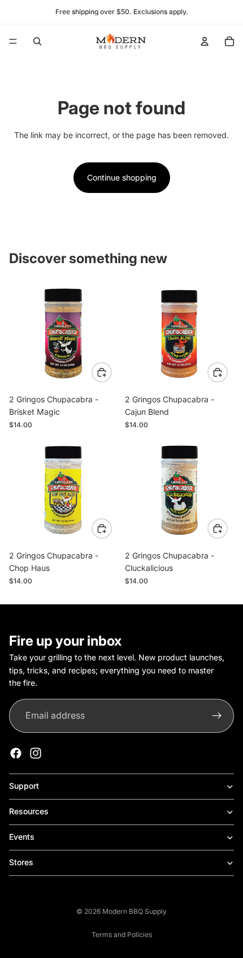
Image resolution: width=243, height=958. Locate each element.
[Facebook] (16, 753)
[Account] (204, 41)
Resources (29, 811)
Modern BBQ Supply (134, 911)
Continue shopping (122, 177)
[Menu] (13, 41)
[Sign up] (217, 716)
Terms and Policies (122, 934)
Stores (21, 862)
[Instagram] (35, 753)
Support (24, 786)
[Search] (37, 41)
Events (21, 836)
